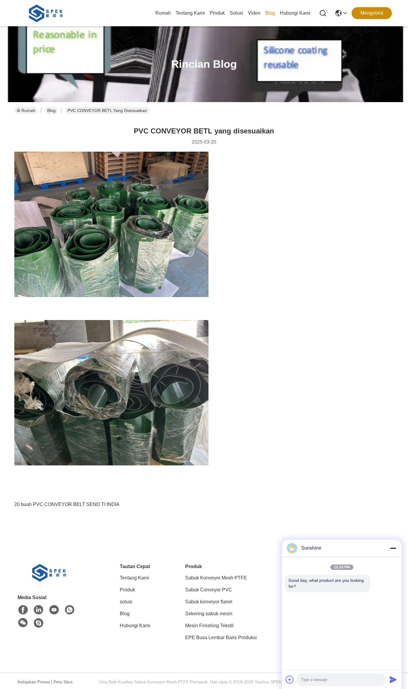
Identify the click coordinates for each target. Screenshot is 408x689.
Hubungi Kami (295, 13)
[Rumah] (50, 579)
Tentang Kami (190, 13)
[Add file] (290, 679)
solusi (236, 13)
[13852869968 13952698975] (38, 623)
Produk (217, 13)
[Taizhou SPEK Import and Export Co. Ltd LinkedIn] (38, 609)
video (254, 13)
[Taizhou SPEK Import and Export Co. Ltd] (47, 13)
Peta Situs (63, 681)
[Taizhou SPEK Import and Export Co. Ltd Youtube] (54, 609)
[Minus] (393, 548)
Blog (270, 13)
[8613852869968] (69, 609)
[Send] (393, 679)
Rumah (163, 13)
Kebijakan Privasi (34, 681)
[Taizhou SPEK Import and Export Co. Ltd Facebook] (23, 609)
